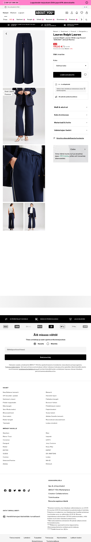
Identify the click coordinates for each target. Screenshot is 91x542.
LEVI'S (48, 440)
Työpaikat (37, 538)
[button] (70, 65)
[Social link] (5, 490)
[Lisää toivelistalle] (85, 75)
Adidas (5, 464)
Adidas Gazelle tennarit (54, 416)
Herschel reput (51, 396)
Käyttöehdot (62, 538)
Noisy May (49, 447)
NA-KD (48, 460)
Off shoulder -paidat (10, 396)
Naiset (5, 13)
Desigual (6, 443)
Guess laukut (50, 413)
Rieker (5, 447)
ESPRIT (48, 450)
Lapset (21, 13)
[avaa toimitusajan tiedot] (84, 88)
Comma (5, 457)
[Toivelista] (81, 12)
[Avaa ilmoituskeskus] (76, 13)
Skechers (6, 433)
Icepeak (48, 436)
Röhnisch (49, 464)
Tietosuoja (49, 538)
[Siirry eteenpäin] (81, 20)
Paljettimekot (51, 409)
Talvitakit (6, 423)
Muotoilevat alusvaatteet (55, 420)
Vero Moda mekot (9, 409)
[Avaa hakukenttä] (85, 20)
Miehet (13, 13)
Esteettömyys (37, 541)
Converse (6, 440)
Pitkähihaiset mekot (53, 406)
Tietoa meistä (14, 538)
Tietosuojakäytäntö (12, 367)
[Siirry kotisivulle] (15, 481)
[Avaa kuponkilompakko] (66, 12)
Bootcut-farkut (51, 402)
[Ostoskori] (86, 12)
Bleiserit (49, 392)
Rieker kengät (8, 420)
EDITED (5, 450)
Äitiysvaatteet (8, 413)
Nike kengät (7, 406)
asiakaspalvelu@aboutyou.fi (29, 369)
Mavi (47, 433)
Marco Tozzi (7, 436)
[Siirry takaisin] (6, 33)
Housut (73, 31)
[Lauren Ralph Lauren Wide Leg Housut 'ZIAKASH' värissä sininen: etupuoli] (24, 58)
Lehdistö (27, 538)
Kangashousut (84, 31)
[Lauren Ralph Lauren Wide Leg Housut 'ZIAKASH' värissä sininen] (24, 173)
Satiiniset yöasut (9, 399)
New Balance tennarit (11, 392)
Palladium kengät (52, 399)
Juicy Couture (51, 443)
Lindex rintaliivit (51, 423)
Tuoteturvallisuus (52, 541)
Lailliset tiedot (76, 538)
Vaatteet (64, 31)
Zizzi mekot (7, 416)
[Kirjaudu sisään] (71, 12)
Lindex (48, 457)
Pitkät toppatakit (9, 402)
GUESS (5, 453)
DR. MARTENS (51, 453)
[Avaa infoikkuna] (86, 2)
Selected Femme (9, 460)
